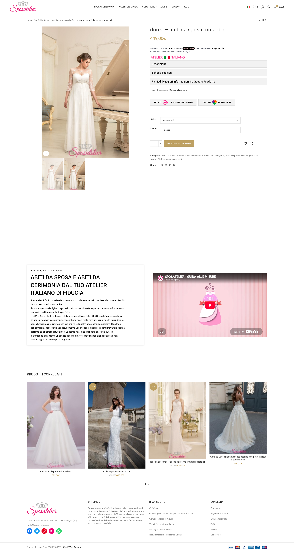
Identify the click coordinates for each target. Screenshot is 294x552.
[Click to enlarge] (46, 153)
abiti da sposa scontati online (116, 471)
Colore (153, 128)
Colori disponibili (217, 102)
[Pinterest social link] (166, 165)
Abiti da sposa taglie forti (64, 20)
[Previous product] (259, 20)
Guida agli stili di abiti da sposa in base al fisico (171, 513)
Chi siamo (153, 508)
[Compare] (251, 143)
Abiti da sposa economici (189, 155)
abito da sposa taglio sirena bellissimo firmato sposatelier (177, 462)
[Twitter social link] (162, 165)
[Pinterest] (44, 531)
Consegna (215, 508)
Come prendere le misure (161, 518)
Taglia (153, 118)
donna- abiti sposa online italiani (55, 471)
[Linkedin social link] (170, 165)
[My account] (263, 7)
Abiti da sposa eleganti (213, 155)
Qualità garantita (219, 518)
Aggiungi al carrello (179, 143)
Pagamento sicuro (219, 513)
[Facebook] (29, 531)
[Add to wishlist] (245, 143)
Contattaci (216, 534)
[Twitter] (37, 531)
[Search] (269, 7)
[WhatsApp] (59, 531)
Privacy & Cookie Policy (160, 529)
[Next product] (265, 20)
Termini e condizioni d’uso (161, 524)
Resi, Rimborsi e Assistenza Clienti (165, 534)
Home (30, 20)
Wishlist (214, 529)
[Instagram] (51, 531)
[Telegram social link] (174, 165)
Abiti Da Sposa (42, 20)
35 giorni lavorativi (178, 90)
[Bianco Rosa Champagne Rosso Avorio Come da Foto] (201, 130)
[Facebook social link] (158, 165)
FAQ (213, 524)
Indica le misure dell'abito (173, 102)
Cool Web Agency (72, 547)
